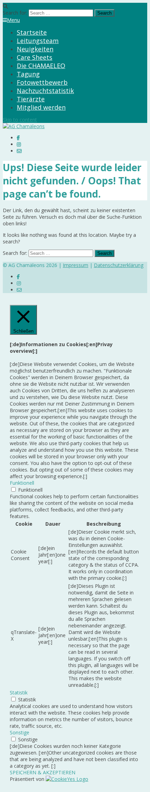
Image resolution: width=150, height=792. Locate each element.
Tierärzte (31, 99)
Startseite (32, 32)
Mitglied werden (41, 107)
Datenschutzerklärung (118, 265)
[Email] (19, 151)
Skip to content (20, 119)
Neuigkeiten (35, 49)
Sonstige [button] (19, 732)
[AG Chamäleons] (24, 126)
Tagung (28, 74)
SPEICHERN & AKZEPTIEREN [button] (42, 772)
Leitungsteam (38, 40)
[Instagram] (19, 144)
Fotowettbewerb (42, 82)
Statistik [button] (19, 692)
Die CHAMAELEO (41, 65)
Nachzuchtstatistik (45, 90)
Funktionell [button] (22, 483)
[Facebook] (18, 137)
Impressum (75, 265)
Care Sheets (34, 57)
